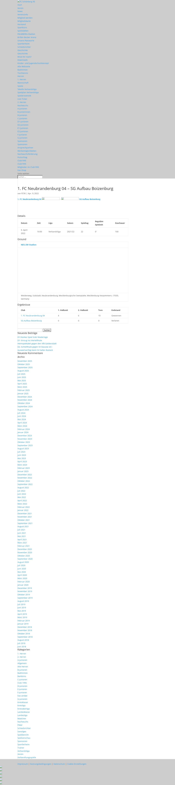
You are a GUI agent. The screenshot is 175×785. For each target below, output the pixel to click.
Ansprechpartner (25, 147)
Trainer (21, 747)
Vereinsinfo (23, 14)
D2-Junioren (23, 125)
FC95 (23, 193)
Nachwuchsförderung (27, 154)
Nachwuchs (23, 105)
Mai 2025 (22, 380)
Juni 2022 (22, 494)
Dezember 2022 (25, 474)
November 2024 (25, 400)
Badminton (23, 69)
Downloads (23, 60)
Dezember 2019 (25, 588)
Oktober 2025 (24, 364)
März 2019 (22, 617)
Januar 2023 (23, 471)
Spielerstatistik (24, 95)
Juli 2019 (21, 604)
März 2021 (22, 542)
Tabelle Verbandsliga (27, 89)
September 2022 (25, 484)
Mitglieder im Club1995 (28, 167)
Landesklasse (24, 712)
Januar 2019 (23, 623)
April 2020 (22, 575)
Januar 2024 (23, 432)
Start (20, 5)
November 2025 (25, 361)
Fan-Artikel (22, 695)
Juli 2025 (21, 374)
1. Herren (22, 79)
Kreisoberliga (24, 708)
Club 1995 (22, 683)
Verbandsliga (24, 751)
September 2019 (25, 598)
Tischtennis (23, 73)
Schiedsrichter (24, 47)
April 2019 (22, 614)
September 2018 (25, 637)
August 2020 (23, 562)
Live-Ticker (22, 99)
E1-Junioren (23, 128)
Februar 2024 (24, 429)
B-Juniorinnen (24, 112)
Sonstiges (22, 731)
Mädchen (22, 718)
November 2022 (25, 477)
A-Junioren (22, 108)
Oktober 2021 (24, 520)
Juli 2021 (21, 529)
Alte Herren (23, 666)
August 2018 (23, 640)
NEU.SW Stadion (28, 244)
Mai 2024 (22, 419)
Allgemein (22, 663)
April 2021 (22, 539)
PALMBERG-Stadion (26, 34)
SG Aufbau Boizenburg (31, 320)
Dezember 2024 (25, 396)
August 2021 (23, 526)
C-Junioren (22, 118)
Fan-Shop (22, 170)
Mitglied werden (25, 17)
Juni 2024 (22, 416)
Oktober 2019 (24, 594)
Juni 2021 (22, 533)
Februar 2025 (24, 390)
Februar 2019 (24, 620)
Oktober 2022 (24, 481)
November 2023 (25, 439)
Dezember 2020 (25, 549)
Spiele (20, 86)
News (20, 11)
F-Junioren (22, 134)
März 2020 (22, 578)
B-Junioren (22, 115)
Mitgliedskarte (24, 21)
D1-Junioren (23, 121)
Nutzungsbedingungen (40, 764)
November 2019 (25, 591)
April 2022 (22, 500)
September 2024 (25, 406)
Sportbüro (22, 27)
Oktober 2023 (24, 442)
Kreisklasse (23, 702)
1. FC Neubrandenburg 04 (33, 315)
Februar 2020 (24, 581)
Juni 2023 (22, 455)
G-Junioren (22, 137)
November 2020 (25, 552)
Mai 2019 (22, 611)
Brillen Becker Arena (27, 37)
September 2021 (25, 523)
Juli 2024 (21, 413)
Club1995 (22, 160)
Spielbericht (23, 734)
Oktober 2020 (24, 555)
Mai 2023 (22, 458)
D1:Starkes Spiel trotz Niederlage (33, 337)
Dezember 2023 (25, 435)
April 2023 (22, 461)
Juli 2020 (21, 565)
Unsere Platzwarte (26, 40)
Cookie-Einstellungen (76, 764)
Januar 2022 (23, 510)
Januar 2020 (23, 585)
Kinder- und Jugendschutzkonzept (33, 63)
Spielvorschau (24, 738)
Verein (20, 8)
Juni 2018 (22, 646)
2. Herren (22, 102)
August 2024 (23, 409)
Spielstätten (23, 30)
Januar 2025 (23, 393)
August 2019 (23, 601)
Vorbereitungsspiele (27, 757)
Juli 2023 (21, 452)
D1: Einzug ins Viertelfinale (30, 340)
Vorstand (22, 24)
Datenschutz (59, 764)
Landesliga (22, 715)
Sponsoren (22, 141)
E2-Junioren (23, 131)
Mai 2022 (22, 497)
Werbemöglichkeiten (27, 151)
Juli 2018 (21, 643)
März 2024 (22, 426)
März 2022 (22, 503)
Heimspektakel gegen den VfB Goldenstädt (37, 343)
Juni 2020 (22, 568)
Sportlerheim (24, 43)
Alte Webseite (24, 66)
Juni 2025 (22, 377)
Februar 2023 (24, 468)
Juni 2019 (22, 607)
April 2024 (22, 422)
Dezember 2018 (25, 627)
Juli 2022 (21, 491)
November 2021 (25, 516)
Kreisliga (21, 705)
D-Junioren (22, 686)
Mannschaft (23, 82)
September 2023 (25, 445)
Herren (21, 76)
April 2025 (22, 383)
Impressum (23, 764)
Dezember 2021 (25, 513)
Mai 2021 (22, 536)
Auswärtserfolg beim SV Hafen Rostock (35, 350)
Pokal (20, 725)
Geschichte (23, 50)
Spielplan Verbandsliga (28, 92)
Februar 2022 (24, 507)
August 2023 (23, 448)
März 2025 (22, 387)
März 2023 (22, 464)
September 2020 (25, 559)
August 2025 (23, 370)
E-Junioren (22, 689)
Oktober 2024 (24, 403)
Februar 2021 (24, 546)
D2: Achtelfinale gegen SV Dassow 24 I (35, 347)
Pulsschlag (22, 157)
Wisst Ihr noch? (24, 56)
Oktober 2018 (24, 633)
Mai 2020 (22, 572)
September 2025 (25, 367)
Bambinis (22, 676)
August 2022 (23, 487)
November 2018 (25, 630)
